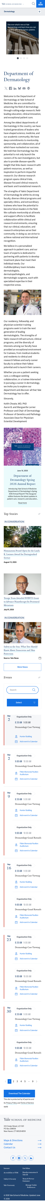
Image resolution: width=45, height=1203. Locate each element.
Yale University (9, 1185)
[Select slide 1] (18, 58)
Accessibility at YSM (11, 1173)
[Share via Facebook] (10, 88)
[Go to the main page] (13, 4)
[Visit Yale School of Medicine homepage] (22, 1120)
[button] (9, 1081)
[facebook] (13, 1158)
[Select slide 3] (24, 58)
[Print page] (28, 88)
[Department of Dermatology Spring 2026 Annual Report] (22, 447)
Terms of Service (27, 1103)
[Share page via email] (24, 88)
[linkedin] (31, 1158)
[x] (25, 1158)
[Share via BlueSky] (19, 88)
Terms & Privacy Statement (28, 1180)
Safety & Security (10, 1179)
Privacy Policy (11, 1103)
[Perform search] (33, 4)
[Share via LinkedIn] (15, 88)
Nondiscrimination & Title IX (30, 1173)
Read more (22, 503)
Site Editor (26, 1168)
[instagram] (19, 1158)
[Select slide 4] (27, 58)
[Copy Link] (39, 514)
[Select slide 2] (21, 58)
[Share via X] (6, 88)
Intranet (7, 1168)
